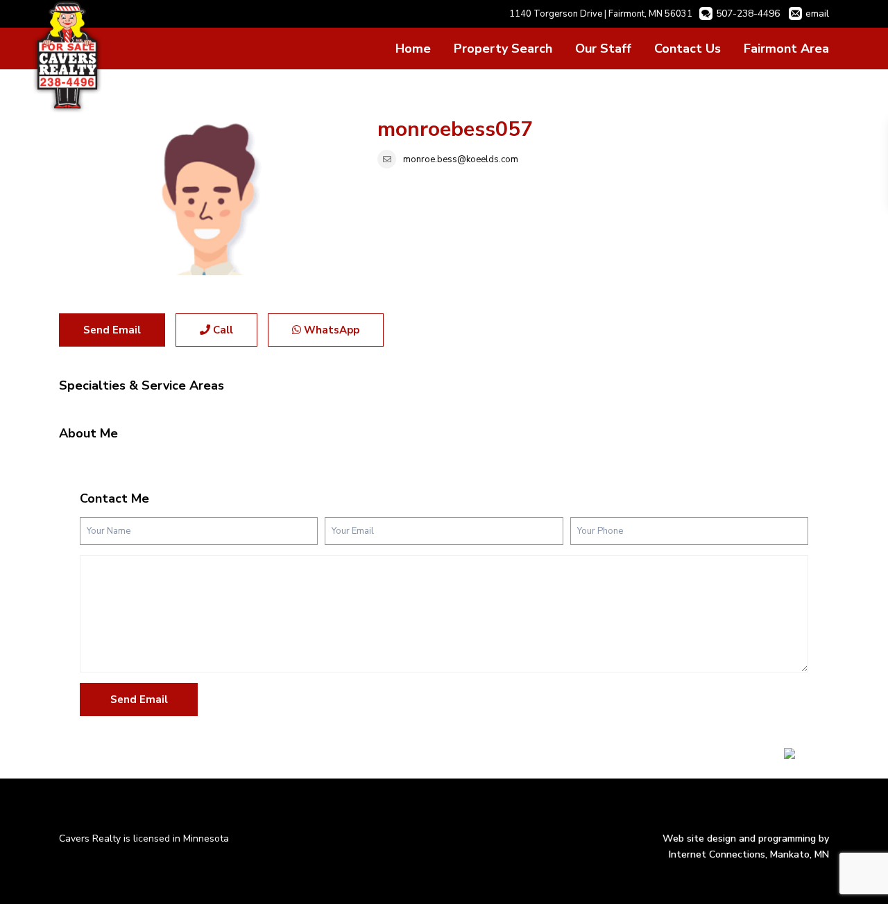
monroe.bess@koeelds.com (460, 159)
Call (221, 330)
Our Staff (603, 48)
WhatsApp (330, 330)
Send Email (112, 330)
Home (413, 48)
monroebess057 (455, 129)
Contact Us (687, 48)
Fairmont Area (786, 48)
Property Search (503, 48)
